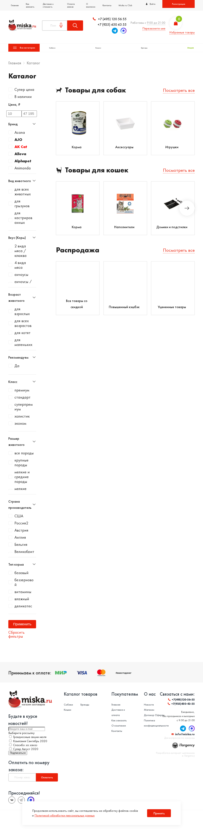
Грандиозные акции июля (29, 737)
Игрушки (171, 147)
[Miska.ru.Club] (21, 800)
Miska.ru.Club (125, 5)
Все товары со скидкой (76, 303)
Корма (76, 147)
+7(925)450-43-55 (183, 704)
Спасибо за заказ (25, 745)
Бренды (144, 48)
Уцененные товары (172, 307)
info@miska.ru (185, 734)
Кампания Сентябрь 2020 (30, 741)
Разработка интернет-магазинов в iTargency (175, 754)
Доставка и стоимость (48, 5)
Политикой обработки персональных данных (64, 815)
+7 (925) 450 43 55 (112, 24)
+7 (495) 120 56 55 (112, 19)
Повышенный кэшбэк (124, 307)
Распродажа (77, 250)
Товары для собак (95, 90)
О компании (90, 5)
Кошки (98, 48)
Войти (152, 4)
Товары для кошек (96, 170)
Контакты (106, 5)
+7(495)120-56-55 (183, 699)
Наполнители (124, 227)
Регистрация (178, 4)
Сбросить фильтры (16, 634)
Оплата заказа (71, 5)
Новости (149, 704)
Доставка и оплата (118, 712)
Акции (190, 48)
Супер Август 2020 (25, 749)
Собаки (52, 48)
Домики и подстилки (171, 227)
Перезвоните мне (153, 28)
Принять (159, 813)
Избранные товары (182, 32)
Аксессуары (124, 147)
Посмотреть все (179, 90)
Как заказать (30, 5)
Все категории (27, 47)
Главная (15, 5)
